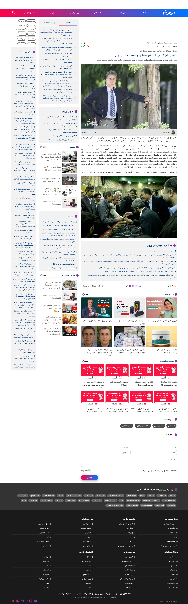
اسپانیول (59, 500)
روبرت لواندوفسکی (126, 579)
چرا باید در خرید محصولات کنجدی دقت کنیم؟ (59, 222)
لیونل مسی (23, 495)
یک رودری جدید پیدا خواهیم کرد (24, 199)
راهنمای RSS (171, 541)
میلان (47, 583)
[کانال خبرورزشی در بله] (35, 601)
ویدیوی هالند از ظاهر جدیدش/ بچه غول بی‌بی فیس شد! (25, 94)
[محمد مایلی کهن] (129, 207)
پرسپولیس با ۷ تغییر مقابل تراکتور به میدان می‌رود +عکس (57, 61)
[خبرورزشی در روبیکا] (26, 601)
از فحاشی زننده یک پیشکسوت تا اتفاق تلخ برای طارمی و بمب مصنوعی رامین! (25, 224)
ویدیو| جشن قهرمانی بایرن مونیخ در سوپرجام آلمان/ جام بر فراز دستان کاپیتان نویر (24, 287)
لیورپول (46, 570)
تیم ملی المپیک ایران (151, 500)
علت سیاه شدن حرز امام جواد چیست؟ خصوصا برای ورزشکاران (59, 259)
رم (48, 566)
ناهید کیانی (45, 537)
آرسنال (60, 495)
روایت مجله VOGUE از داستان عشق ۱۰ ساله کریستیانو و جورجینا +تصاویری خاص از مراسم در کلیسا (139, 271)
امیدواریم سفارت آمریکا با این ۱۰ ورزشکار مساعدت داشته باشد (23, 336)
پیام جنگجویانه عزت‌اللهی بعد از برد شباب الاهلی (24, 351)
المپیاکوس (33, 500)
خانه (144, 12)
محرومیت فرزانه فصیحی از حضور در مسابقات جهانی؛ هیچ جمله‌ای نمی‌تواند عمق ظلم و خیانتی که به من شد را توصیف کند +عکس (56, 83)
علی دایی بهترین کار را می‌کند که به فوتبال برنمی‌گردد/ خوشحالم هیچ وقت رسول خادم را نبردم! (23, 147)
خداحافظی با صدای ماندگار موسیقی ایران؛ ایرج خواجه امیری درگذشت (60, 118)
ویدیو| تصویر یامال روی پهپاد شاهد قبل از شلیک (57, 140)
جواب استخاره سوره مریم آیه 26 (64, 264)
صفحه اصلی (173, 43)
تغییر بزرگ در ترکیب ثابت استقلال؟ (24, 113)
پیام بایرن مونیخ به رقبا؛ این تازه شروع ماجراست (24, 259)
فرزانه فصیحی (44, 528)
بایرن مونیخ (35, 495)
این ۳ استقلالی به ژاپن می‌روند (26, 184)
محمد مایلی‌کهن (142, 425)
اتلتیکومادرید (86, 561)
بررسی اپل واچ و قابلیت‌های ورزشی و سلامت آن (59, 225)
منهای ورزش (67, 111)
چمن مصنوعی (31, 21)
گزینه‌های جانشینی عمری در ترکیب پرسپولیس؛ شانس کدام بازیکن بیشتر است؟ (24, 129)
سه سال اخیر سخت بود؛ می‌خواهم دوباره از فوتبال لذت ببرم (25, 86)
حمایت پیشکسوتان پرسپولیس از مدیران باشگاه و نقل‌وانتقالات (25, 215)
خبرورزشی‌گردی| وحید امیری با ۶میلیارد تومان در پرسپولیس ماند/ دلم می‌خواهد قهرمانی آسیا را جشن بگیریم (56, 41)
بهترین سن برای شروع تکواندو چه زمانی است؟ (59, 229)
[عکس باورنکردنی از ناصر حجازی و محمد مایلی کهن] (129, 96)
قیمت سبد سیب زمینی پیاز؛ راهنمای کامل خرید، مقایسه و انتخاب (58, 253)
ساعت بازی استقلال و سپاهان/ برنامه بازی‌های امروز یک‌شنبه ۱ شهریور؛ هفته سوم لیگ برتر (57, 48)
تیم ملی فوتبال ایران (126, 524)
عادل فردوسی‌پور (43, 524)
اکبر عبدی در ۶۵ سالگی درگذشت (64, 136)
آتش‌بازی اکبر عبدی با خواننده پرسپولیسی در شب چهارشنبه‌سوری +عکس (58, 131)
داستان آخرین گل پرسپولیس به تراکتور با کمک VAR (24, 237)
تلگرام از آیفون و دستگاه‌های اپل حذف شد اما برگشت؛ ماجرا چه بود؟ (60, 124)
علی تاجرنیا (100, 495)
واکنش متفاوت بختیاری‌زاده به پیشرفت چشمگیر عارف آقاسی (24, 178)
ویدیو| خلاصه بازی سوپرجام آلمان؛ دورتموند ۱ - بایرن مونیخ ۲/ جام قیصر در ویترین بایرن (23, 322)
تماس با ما (171, 528)
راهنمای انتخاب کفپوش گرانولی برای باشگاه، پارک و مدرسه (57, 240)
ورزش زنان (129, 528)
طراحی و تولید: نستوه (165, 602)
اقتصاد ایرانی (21, 42)
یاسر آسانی (97, 500)
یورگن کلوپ (129, 570)
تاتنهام (88, 583)
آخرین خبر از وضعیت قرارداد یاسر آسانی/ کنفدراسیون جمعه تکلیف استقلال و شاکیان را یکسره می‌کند (56, 74)
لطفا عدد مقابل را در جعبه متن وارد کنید (160, 470)
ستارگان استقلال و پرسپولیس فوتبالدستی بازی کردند (158, 51)
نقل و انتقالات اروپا (74, 495)
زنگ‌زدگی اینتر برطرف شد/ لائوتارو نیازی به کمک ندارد (25, 163)
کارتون (131, 541)
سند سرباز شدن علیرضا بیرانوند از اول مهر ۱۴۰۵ (26, 252)
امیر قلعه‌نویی (44, 533)
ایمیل (125, 447)
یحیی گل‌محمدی (43, 541)
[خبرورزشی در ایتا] (31, 601)
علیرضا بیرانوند (48, 495)
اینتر (121, 500)
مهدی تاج (88, 533)
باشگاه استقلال (163, 43)
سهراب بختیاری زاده (115, 495)
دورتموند (46, 557)
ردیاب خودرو (31, 25)
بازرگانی (70, 216)
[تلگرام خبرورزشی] (18, 601)
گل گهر (172, 579)
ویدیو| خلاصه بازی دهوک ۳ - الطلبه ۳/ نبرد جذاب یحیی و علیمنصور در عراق (24, 138)
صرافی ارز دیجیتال (30, 38)
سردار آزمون (87, 524)
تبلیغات (172, 533)
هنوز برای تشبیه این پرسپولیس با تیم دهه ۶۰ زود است (25, 266)
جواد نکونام (45, 546)
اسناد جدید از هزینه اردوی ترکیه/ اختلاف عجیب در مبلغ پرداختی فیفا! (25, 155)
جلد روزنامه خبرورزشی (125, 546)
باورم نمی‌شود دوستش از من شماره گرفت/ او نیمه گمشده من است (24, 191)
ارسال (89, 477)
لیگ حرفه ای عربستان (115, 505)
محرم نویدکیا (84, 500)
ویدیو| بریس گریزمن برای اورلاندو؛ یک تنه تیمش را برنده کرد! (24, 170)
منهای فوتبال (29, 12)
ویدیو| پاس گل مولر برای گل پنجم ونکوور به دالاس (24, 280)
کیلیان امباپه (128, 557)
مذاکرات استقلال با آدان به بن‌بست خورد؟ (25, 231)
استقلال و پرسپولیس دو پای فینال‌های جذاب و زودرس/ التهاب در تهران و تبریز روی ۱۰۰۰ (24, 305)
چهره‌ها (130, 533)
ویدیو (52, 12)
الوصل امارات (70, 500)
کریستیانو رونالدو (133, 500)
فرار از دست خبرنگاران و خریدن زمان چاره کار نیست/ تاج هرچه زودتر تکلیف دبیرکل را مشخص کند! (24, 104)
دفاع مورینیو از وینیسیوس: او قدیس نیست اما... (24, 329)
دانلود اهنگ (31, 34)
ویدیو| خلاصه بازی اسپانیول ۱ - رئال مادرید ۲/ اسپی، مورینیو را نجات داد (24, 313)
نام (176, 447)
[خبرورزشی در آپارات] (22, 601)
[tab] (68, 23)
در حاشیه (130, 537)
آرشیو (173, 537)
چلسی (89, 588)
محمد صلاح (129, 566)
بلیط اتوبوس (31, 42)
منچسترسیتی (146, 505)
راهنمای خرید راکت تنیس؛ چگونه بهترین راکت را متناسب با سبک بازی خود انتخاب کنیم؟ (58, 234)
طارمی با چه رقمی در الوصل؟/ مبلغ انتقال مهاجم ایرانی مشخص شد (56, 67)
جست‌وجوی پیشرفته (168, 546)
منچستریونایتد (110, 500)
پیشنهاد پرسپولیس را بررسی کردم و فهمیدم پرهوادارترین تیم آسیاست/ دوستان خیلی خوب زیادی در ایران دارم (56, 32)
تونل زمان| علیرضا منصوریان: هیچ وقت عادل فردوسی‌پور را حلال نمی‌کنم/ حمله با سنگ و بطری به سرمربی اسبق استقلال (57, 98)
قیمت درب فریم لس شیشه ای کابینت (61, 268)
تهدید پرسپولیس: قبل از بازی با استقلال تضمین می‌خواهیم (58, 54)
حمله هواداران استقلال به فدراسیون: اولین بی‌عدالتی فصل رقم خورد (57, 90)
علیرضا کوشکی (132, 505)
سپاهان (151, 495)
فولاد (173, 574)
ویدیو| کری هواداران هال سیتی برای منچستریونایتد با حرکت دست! (25, 77)
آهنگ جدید (22, 25)
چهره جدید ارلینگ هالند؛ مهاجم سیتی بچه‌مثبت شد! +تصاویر (152, 251)
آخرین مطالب (121, 12)
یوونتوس (45, 588)
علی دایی (88, 537)
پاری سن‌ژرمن (86, 579)
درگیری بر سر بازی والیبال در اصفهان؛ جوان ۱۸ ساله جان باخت (24, 273)
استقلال (97, 12)
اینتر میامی (160, 505)
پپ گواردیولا (129, 574)
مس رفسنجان (170, 583)
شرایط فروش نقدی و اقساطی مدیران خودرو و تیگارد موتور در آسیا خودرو (59, 246)
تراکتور (142, 495)
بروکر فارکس (31, 30)
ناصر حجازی (127, 425)
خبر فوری (22, 21)
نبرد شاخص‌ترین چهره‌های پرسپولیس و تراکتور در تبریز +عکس (25, 59)
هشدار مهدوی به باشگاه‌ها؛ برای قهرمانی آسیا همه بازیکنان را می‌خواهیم (24, 358)
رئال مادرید (89, 495)
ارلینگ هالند (128, 588)
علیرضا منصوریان (169, 500)
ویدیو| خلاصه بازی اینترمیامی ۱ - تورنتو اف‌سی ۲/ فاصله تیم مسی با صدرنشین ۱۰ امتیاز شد (24, 245)
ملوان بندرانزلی (170, 588)
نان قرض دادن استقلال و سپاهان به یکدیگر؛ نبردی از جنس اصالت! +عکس (23, 206)
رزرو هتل (19, 38)
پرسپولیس (74, 12)
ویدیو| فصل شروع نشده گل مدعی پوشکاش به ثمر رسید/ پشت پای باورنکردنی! (24, 120)
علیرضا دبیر (87, 541)
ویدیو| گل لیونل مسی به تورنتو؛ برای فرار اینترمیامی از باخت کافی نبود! (25, 296)
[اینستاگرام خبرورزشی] (14, 601)
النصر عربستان (46, 500)
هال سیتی (171, 505)
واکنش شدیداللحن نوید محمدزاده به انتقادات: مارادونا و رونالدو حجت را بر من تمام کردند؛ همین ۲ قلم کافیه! (135, 268)
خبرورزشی (168, 13)
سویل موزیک (21, 30)
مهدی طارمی (131, 495)
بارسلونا (88, 570)
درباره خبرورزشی (169, 524)
